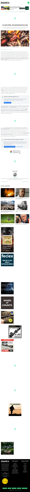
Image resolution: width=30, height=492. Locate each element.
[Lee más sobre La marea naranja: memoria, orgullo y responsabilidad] (22, 218)
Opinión (10, 11)
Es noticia (25, 463)
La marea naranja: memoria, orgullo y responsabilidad (21, 224)
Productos (25, 468)
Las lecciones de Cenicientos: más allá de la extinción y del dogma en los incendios (7, 198)
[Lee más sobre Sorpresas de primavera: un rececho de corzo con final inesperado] (8, 218)
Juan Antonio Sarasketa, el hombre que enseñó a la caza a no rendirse (22, 211)
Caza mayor (25, 465)
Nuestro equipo (15, 465)
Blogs (12, 11)
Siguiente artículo (25, 181)
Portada (6, 11)
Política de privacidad (15, 469)
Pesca (25, 467)
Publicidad (15, 463)
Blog (8, 11)
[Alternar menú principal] (28, 3)
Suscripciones (15, 464)
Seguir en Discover (19, 146)
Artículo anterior (4, 181)
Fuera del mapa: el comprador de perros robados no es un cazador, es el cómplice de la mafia (22, 198)
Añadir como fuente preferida (10, 146)
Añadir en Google (7, 102)
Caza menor (25, 466)
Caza (25, 464)
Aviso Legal (15, 468)
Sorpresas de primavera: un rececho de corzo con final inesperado (7, 224)
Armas (25, 469)
